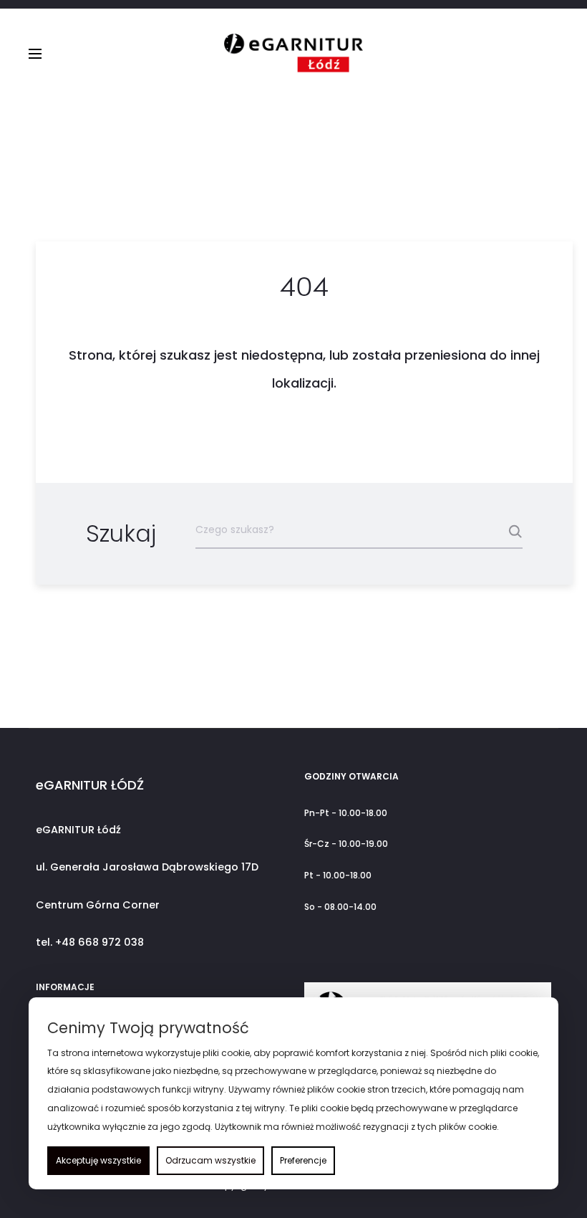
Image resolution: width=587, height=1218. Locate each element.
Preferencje (303, 1160)
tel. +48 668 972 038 (90, 942)
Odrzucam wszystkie (210, 1160)
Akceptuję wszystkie (98, 1160)
